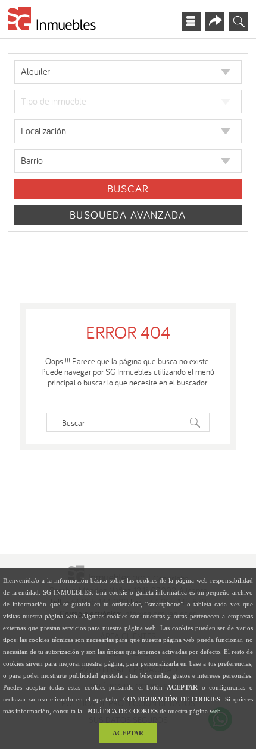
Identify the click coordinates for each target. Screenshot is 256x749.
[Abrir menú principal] (191, 21)
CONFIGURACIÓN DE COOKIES (172, 699)
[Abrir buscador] (238, 21)
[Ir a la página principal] (52, 21)
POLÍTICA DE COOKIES (122, 711)
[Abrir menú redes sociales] (214, 21)
